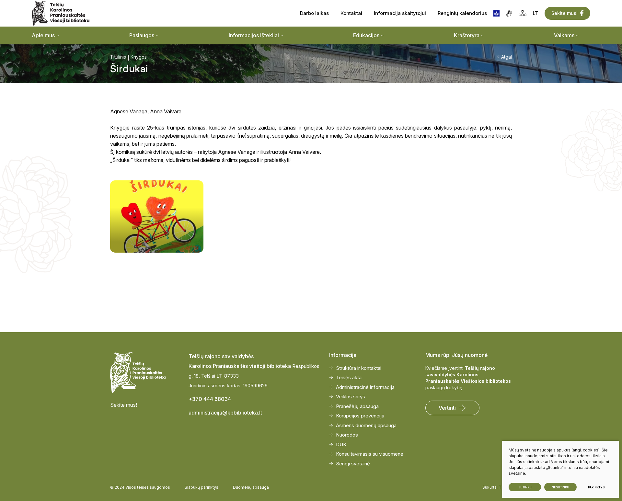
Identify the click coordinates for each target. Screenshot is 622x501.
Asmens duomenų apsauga (366, 425)
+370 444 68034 (210, 399)
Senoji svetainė (353, 464)
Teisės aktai (349, 377)
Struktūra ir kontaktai (358, 368)
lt (535, 13)
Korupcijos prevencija (360, 416)
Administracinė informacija (365, 387)
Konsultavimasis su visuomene (369, 454)
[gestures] (509, 13)
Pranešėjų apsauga (357, 406)
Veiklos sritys (350, 396)
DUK (341, 444)
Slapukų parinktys (201, 487)
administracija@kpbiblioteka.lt (225, 412)
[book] (496, 13)
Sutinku (525, 487)
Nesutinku (560, 487)
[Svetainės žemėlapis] (522, 13)
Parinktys (596, 487)
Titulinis (118, 57)
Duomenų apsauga (251, 487)
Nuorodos (347, 435)
